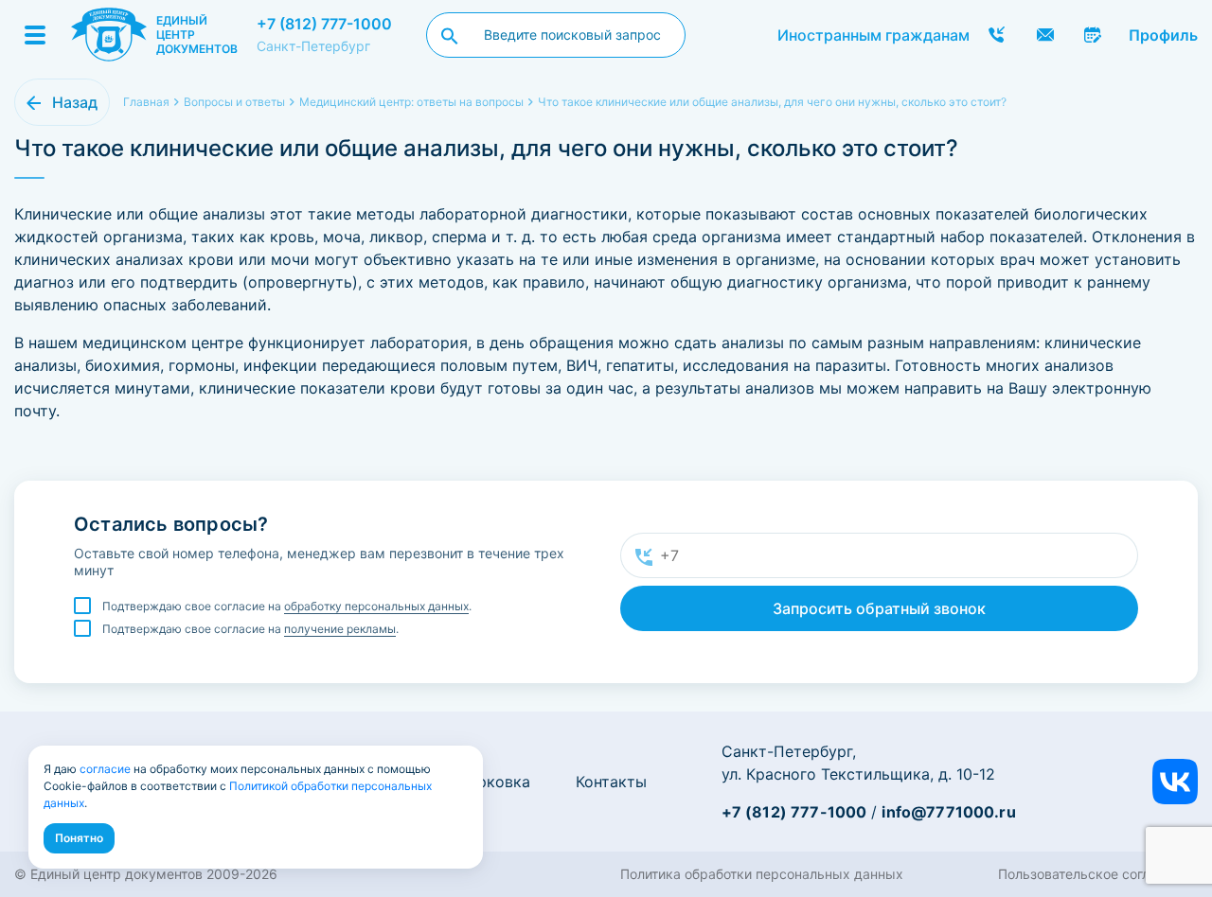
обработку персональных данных (376, 606)
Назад (75, 102)
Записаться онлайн (1093, 35)
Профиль (1163, 35)
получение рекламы (340, 629)
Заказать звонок (997, 35)
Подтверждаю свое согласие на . (287, 606)
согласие (105, 769)
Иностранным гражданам (873, 35)
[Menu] (35, 35)
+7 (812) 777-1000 (324, 23)
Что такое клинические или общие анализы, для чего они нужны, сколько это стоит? (772, 102)
